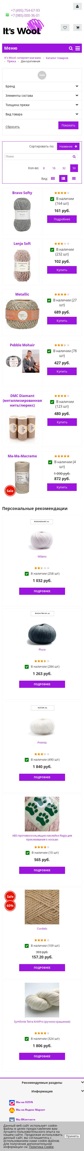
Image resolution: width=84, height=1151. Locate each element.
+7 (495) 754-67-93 (25, 10)
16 (53, 168)
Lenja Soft (22, 243)
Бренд (10, 86)
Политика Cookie (41, 1147)
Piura (42, 649)
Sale (42, 75)
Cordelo (42, 928)
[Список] (63, 178)
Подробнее (62, 219)
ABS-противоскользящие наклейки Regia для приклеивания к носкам (42, 838)
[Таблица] (74, 178)
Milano (42, 556)
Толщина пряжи (18, 105)
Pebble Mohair (22, 345)
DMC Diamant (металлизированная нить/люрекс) (22, 400)
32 (63, 168)
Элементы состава (19, 95)
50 (74, 168)
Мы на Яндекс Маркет (30, 1110)
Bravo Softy (22, 192)
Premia (42, 742)
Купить (62, 270)
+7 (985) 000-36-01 (25, 15)
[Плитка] (53, 178)
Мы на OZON (24, 1102)
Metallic (22, 294)
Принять (72, 1136)
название (65, 146)
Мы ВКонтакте (25, 1119)
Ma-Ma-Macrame (22, 456)
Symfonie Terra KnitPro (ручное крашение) (42, 1021)
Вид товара (14, 114)
